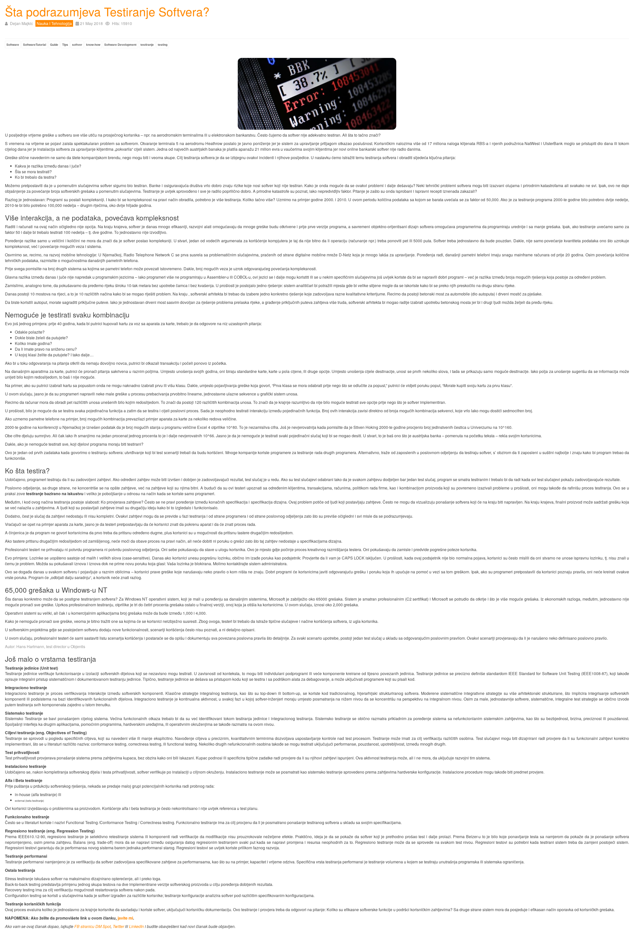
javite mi (125, 918)
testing (162, 44)
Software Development (120, 44)
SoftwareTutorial (34, 44)
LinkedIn (136, 926)
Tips (65, 44)
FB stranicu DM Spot (92, 926)
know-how (93, 44)
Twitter (118, 926)
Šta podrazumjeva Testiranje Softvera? (107, 11)
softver (77, 44)
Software (12, 44)
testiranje (147, 44)
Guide (54, 44)
